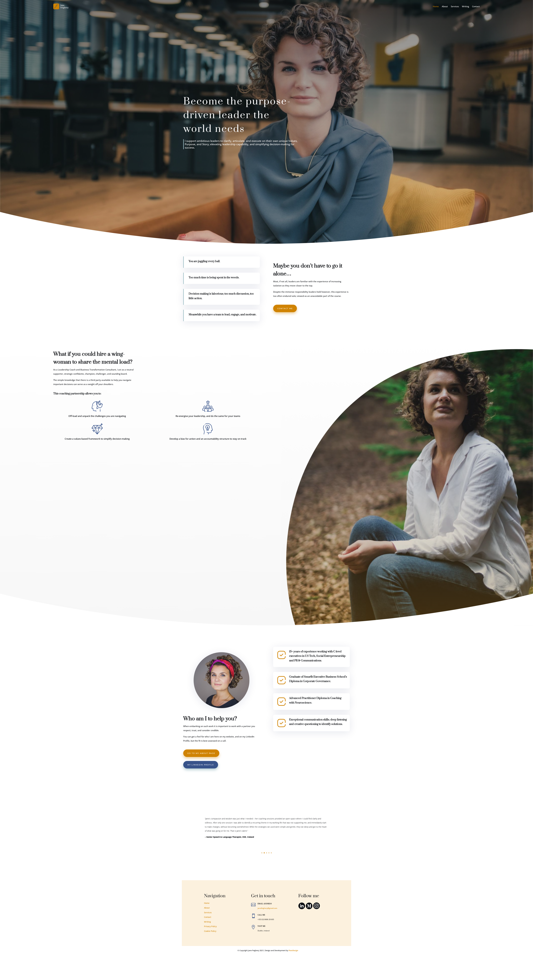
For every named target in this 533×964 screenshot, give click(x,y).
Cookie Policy (210, 931)
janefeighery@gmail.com (267, 908)
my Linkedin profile (200, 765)
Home (436, 6)
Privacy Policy (210, 926)
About (445, 6)
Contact (476, 6)
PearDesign (293, 950)
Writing (465, 6)
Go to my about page (201, 753)
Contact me (285, 308)
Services (455, 6)
